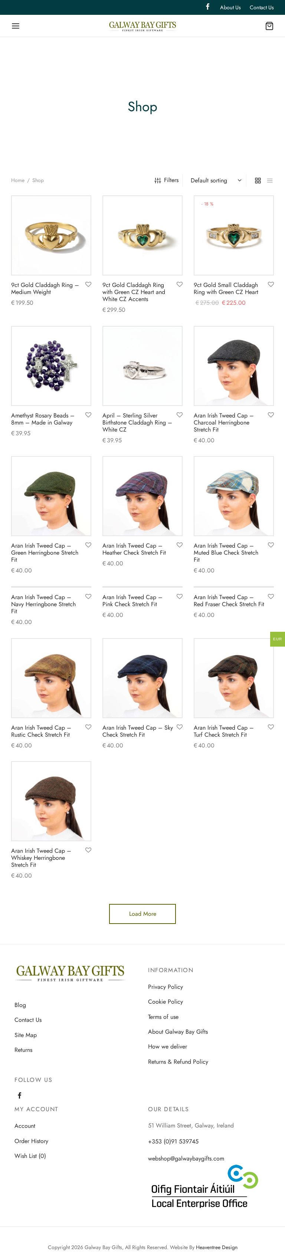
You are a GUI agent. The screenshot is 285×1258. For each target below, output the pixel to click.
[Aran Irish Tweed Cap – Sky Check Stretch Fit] (142, 678)
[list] (270, 180)
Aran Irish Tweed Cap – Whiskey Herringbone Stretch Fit (41, 857)
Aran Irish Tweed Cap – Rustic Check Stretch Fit (41, 731)
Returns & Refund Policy (178, 1061)
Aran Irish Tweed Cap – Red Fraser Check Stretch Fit (229, 600)
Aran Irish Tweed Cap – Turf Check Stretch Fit (224, 731)
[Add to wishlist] (88, 284)
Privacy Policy (165, 987)
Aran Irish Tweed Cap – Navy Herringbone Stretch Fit (43, 604)
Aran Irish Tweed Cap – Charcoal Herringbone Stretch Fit (224, 422)
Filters (171, 180)
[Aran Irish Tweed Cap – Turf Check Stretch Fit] (233, 678)
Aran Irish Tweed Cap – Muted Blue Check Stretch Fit (226, 552)
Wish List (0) (30, 1156)
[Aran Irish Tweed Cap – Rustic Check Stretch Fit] (51, 678)
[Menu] (15, 26)
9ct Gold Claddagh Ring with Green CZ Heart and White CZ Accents (133, 292)
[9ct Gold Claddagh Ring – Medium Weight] (51, 235)
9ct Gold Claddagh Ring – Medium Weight (45, 288)
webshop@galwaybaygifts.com (186, 1158)
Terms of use (163, 1017)
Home (17, 180)
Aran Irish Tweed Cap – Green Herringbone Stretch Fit (44, 552)
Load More (142, 913)
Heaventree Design (217, 1247)
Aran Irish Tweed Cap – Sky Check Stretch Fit (137, 731)
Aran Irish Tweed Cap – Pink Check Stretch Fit (132, 600)
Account (24, 1126)
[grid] (258, 180)
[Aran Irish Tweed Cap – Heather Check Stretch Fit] (142, 496)
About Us (230, 7)
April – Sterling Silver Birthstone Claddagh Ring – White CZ (137, 422)
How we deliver (167, 1047)
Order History (31, 1141)
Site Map (25, 1035)
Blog (20, 1005)
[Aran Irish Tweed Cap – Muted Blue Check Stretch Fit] (233, 496)
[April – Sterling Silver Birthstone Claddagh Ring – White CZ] (142, 366)
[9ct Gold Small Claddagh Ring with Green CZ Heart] (233, 235)
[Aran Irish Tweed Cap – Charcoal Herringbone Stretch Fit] (233, 366)
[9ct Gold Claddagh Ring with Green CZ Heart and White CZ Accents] (142, 235)
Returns (23, 1050)
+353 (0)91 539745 (173, 1142)
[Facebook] (19, 1096)
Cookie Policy (165, 1001)
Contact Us (262, 7)
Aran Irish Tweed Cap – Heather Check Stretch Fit (134, 549)
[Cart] (269, 26)
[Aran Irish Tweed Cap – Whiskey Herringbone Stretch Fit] (51, 801)
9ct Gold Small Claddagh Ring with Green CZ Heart (226, 288)
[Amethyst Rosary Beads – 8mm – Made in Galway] (51, 366)
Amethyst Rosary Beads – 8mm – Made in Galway (43, 419)
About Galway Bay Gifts (178, 1031)
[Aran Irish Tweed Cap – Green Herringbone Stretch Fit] (51, 496)
